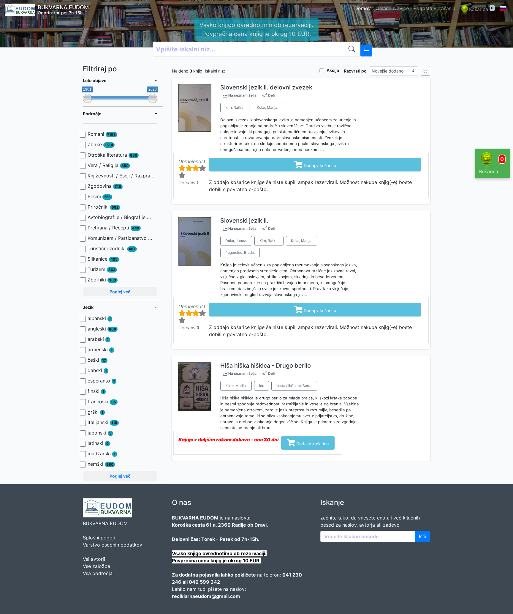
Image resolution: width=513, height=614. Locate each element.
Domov (362, 8)
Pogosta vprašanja (434, 8)
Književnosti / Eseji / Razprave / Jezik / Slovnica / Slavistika (121, 176)
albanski (99, 318)
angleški (102, 329)
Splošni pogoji (99, 538)
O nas (382, 8)
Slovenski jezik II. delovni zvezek (266, 87)
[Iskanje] (353, 49)
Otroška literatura (112, 155)
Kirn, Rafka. (234, 107)
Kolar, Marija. (267, 107)
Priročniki (103, 207)
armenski (100, 349)
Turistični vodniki (111, 248)
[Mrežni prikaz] (425, 70)
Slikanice (103, 259)
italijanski (102, 422)
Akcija (333, 70)
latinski (98, 443)
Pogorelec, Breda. (240, 252)
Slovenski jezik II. (244, 220)
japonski (100, 433)
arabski (98, 339)
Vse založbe (96, 566)
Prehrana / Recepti (113, 228)
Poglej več (120, 291)
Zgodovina (104, 186)
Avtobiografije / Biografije (121, 217)
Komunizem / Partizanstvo (121, 238)
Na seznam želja (242, 95)
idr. (261, 385)
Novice (401, 8)
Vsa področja (98, 573)
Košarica (481, 9)
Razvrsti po (355, 70)
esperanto (101, 381)
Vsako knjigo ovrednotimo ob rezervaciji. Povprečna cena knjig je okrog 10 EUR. (257, 29)
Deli (271, 95)
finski (96, 391)
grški (95, 412)
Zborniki (102, 280)
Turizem (101, 269)
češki (97, 360)
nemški (100, 464)
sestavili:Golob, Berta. (294, 385)
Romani (102, 134)
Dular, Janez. (236, 240)
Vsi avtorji (94, 559)
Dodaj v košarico (315, 164)
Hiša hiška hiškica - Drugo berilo (265, 365)
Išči (422, 536)
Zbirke (100, 144)
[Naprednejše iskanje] (366, 50)
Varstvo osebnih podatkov (112, 545)
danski (97, 370)
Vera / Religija (108, 165)
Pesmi (99, 196)
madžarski (101, 453)
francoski (102, 401)
